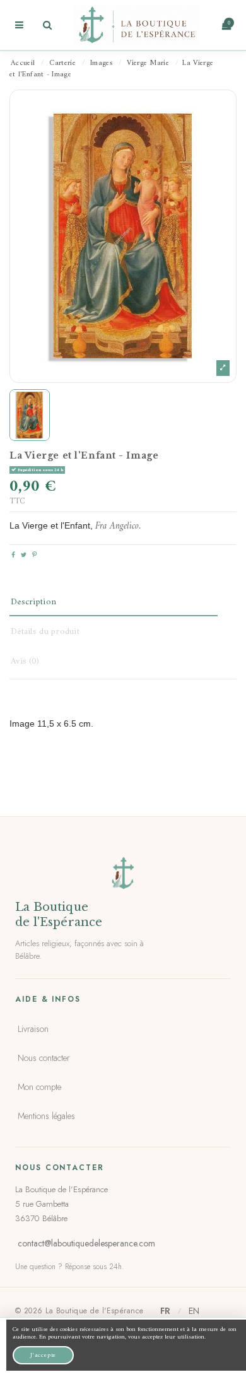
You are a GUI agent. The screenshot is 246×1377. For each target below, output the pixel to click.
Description (33, 602)
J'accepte (43, 1355)
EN (194, 1310)
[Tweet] (23, 555)
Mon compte (39, 1087)
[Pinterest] (34, 555)
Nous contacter (44, 1058)
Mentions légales (46, 1116)
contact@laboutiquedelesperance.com (86, 1243)
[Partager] (13, 555)
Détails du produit (45, 632)
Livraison (33, 1028)
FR (165, 1310)
